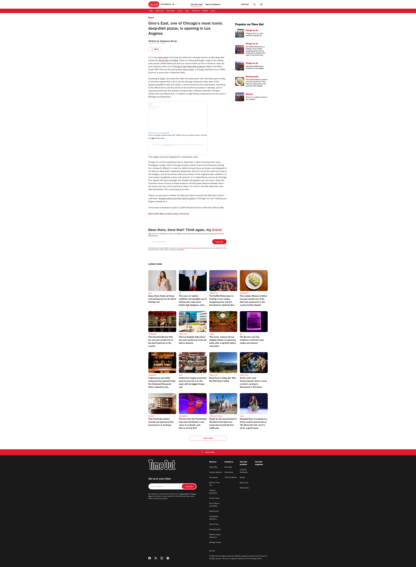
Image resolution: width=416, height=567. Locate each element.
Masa (175, 61)
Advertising (229, 472)
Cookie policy (214, 511)
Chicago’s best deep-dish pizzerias (189, 67)
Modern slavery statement (214, 536)
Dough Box (164, 61)
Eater (162, 79)
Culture (179, 11)
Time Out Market (231, 478)
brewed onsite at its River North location (177, 199)
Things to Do (159, 11)
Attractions (196, 11)
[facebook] (149, 558)
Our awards (213, 478)
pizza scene (163, 58)
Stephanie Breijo (168, 41)
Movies (242, 478)
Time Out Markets (212, 5)
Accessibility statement (213, 518)
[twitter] (155, 558)
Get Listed (228, 467)
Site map (212, 551)
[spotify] (168, 558)
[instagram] (161, 558)
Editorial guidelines (213, 492)
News (151, 11)
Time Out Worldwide (244, 471)
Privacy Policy (195, 248)
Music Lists (244, 483)
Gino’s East (188, 70)
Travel (187, 11)
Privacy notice (214, 498)
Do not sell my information (214, 505)
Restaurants (244, 488)
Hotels (213, 11)
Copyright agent (215, 529)
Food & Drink (170, 11)
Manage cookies (215, 542)
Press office (213, 467)
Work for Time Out (214, 484)
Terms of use (214, 524)
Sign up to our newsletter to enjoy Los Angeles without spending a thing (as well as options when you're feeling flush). (186, 235)
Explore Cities (197, 5)
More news (208, 438)
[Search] (254, 4)
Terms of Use (184, 248)
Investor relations (215, 472)
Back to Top (210, 452)
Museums (205, 11)
